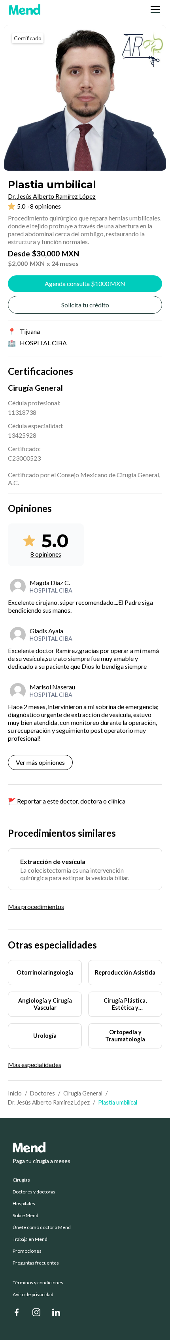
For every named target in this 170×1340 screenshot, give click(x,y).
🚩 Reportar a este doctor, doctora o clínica (66, 801)
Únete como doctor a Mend (42, 1227)
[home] (24, 9)
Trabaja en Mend (30, 1239)
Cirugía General (82, 1093)
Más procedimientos (36, 906)
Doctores (42, 1093)
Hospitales (24, 1203)
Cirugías (21, 1180)
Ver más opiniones (40, 762)
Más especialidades (34, 1064)
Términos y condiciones (38, 1282)
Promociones (27, 1251)
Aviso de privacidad (33, 1294)
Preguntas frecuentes (36, 1263)
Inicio (15, 1093)
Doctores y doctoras (34, 1192)
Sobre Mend (25, 1215)
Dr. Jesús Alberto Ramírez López (49, 1102)
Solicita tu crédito (85, 305)
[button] (154, 9)
